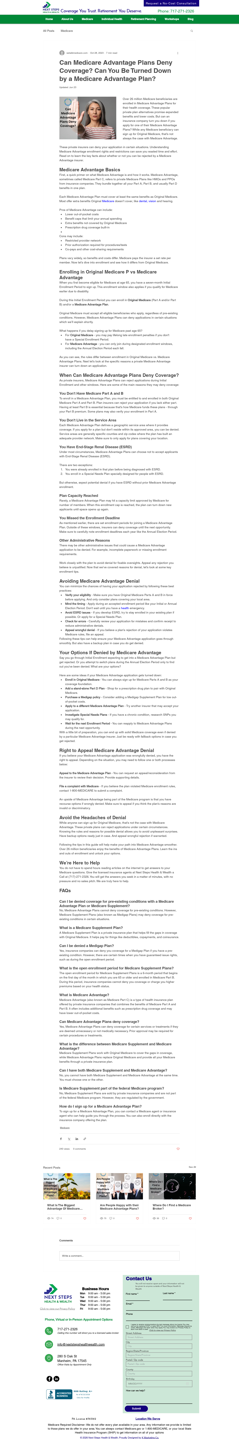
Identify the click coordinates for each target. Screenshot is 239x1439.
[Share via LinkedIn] (76, 1138)
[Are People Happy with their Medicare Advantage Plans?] (119, 1186)
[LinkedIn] (56, 1379)
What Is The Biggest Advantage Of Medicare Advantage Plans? (63, 1206)
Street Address (133, 1333)
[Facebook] (49, 1379)
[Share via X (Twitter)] (68, 1138)
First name (131, 1294)
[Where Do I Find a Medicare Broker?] (172, 1186)
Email (129, 1304)
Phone (129, 1314)
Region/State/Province (137, 1351)
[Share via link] (84, 1138)
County (129, 1369)
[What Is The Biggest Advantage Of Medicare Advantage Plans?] (66, 1186)
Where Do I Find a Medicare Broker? (172, 1206)
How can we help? (135, 1390)
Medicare (67, 30)
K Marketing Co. (150, 1437)
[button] (87, 19)
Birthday (130, 1379)
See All (192, 1167)
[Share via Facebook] (60, 1138)
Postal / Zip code (134, 1360)
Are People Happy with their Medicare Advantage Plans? (119, 1206)
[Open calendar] (187, 1383)
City (128, 1342)
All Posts (48, 30)
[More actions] (178, 53)
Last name (168, 1293)
